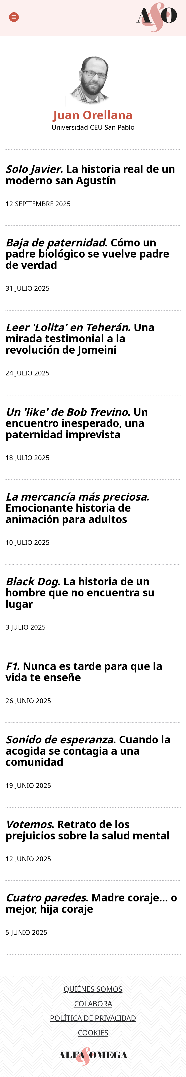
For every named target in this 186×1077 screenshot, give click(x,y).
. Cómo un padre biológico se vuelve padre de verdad (87, 254)
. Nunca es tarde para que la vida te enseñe (83, 671)
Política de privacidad (93, 1018)
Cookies (93, 1032)
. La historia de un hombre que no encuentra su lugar (80, 593)
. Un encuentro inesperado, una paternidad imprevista (76, 423)
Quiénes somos (93, 989)
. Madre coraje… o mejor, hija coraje (91, 903)
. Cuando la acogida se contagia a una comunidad (88, 751)
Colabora (93, 1003)
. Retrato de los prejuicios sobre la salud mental (87, 830)
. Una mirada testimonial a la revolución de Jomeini (79, 338)
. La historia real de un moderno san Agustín (90, 174)
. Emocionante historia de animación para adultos (77, 508)
